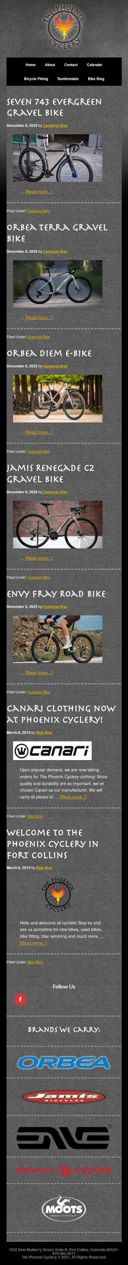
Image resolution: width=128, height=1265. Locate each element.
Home (31, 64)
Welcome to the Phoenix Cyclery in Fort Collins (53, 844)
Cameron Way (55, 125)
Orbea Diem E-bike (49, 353)
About (50, 64)
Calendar (94, 64)
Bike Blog (96, 78)
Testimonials (68, 78)
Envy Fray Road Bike (56, 593)
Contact (71, 64)
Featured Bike (38, 210)
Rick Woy (44, 732)
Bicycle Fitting (36, 78)
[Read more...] (38, 191)
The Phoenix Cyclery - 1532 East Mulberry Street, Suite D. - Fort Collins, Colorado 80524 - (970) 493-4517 (64, 28)
